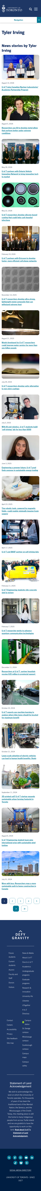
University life (27, 996)
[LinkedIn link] (32, 1158)
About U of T (27, 957)
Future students (12, 955)
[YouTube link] (26, 1158)
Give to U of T (27, 962)
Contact (10, 1020)
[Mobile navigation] (36, 9)
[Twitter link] (9, 1158)
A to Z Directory (25, 1011)
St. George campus (26, 1030)
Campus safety (25, 1064)
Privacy (9, 1034)
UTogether (26, 1005)
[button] (30, 9)
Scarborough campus (27, 1047)
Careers (10, 1025)
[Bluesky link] (21, 1163)
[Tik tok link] (15, 1163)
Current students (12, 963)
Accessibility (12, 1029)
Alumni (11, 969)
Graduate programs (25, 981)
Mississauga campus (27, 1038)
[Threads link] (27, 1163)
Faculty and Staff (13, 976)
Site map (10, 1043)
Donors (11, 982)
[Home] (12, 8)
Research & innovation (26, 990)
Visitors (11, 987)
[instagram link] (20, 1158)
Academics (26, 966)
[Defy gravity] (20, 933)
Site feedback (12, 1038)
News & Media (28, 953)
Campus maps (25, 1055)
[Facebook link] (15, 1158)
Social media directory (20, 1170)
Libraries (25, 1000)
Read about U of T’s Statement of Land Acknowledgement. (22, 1132)
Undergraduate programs (28, 973)
